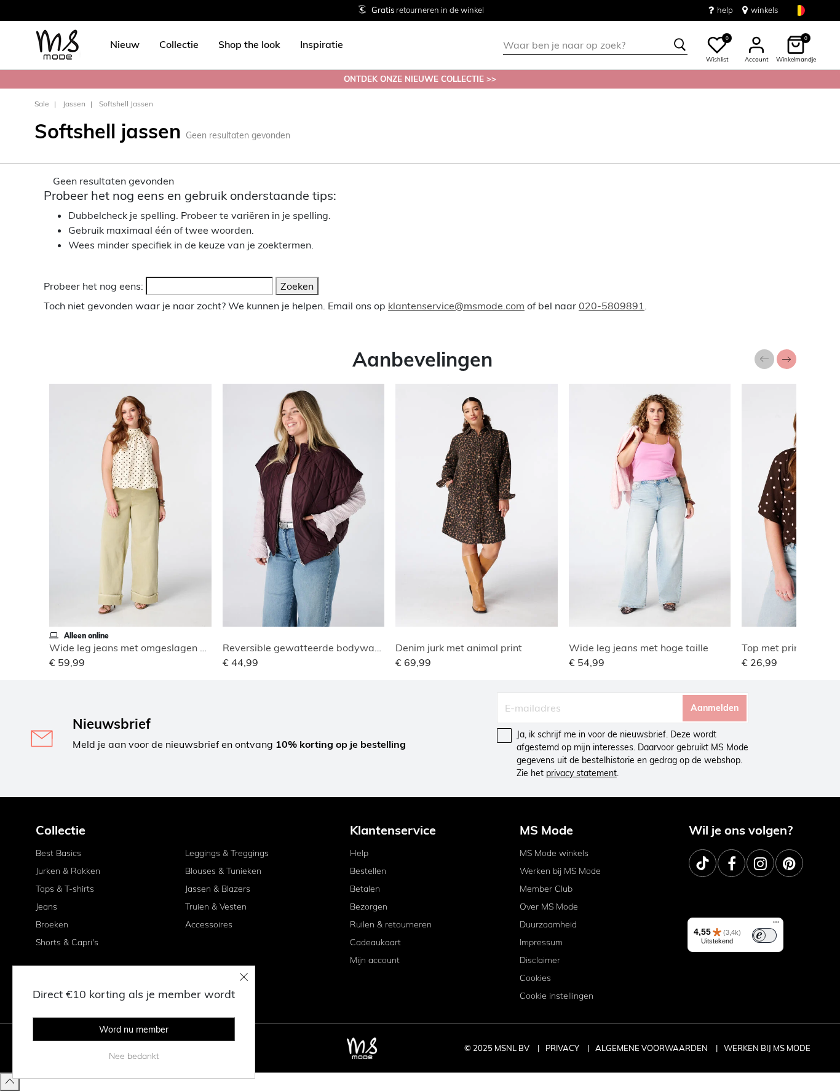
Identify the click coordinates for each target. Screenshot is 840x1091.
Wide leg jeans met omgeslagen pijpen (138, 647)
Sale (41, 103)
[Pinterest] (789, 863)
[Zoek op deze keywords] (680, 45)
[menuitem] (119, 45)
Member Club (546, 888)
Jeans (46, 906)
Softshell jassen (126, 103)
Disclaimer (540, 960)
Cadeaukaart (375, 942)
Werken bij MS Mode (560, 870)
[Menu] (776, 925)
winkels (764, 10)
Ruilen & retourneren (391, 924)
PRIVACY (563, 1048)
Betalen (365, 888)
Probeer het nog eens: (93, 286)
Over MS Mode (549, 906)
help (725, 10)
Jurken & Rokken (68, 870)
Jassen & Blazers (217, 888)
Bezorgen (368, 906)
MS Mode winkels (554, 853)
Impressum (541, 942)
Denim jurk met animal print (458, 647)
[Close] (244, 977)
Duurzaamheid (548, 924)
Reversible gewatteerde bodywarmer (309, 647)
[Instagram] (760, 863)
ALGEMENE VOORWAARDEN (652, 1048)
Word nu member (133, 1029)
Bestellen (368, 870)
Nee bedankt (134, 1055)
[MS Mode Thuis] (57, 45)
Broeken (52, 924)
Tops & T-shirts (65, 888)
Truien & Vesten (216, 906)
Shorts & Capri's (67, 942)
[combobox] (595, 45)
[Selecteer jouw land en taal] (799, 10)
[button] (125, 45)
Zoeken (297, 286)
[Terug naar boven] (10, 1082)
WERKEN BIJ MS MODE (767, 1048)
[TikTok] (702, 863)
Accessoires (208, 924)
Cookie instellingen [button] (556, 995)
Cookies (535, 977)
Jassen (74, 103)
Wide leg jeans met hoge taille (638, 647)
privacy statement (581, 773)
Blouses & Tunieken (223, 870)
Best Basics (58, 853)
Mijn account (375, 960)
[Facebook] (731, 863)
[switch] (764, 935)
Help (359, 853)
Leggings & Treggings (227, 853)
